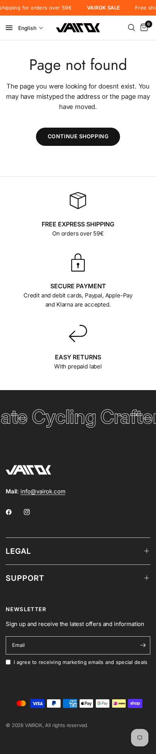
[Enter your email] (142, 645)
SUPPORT (25, 578)
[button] (31, 28)
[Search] (131, 28)
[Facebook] (14, 512)
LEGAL (18, 551)
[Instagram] (32, 512)
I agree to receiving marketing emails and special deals (80, 662)
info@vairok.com (42, 491)
